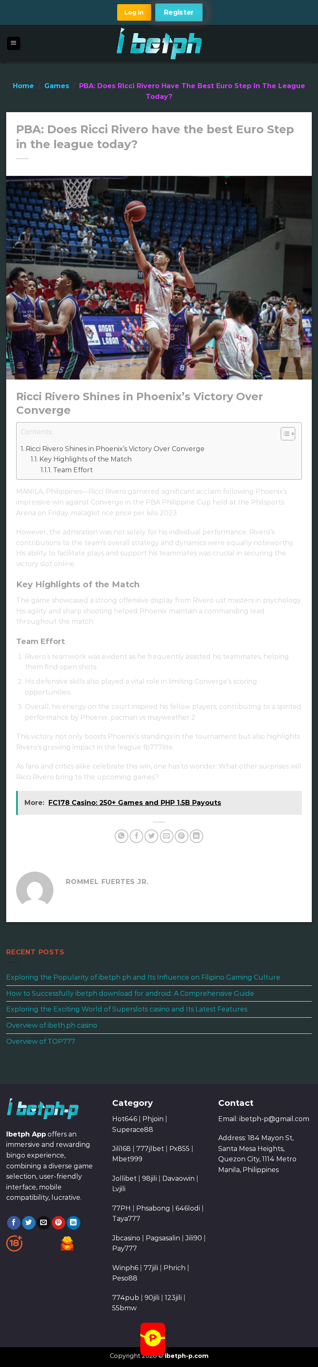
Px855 (179, 1149)
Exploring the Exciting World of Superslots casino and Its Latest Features (126, 1009)
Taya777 (126, 1219)
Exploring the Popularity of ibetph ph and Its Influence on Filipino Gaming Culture (143, 977)
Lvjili (118, 1189)
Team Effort (73, 470)
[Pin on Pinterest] (181, 836)
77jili (151, 1268)
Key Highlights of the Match (85, 459)
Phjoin (153, 1119)
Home (23, 86)
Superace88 (132, 1130)
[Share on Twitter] (151, 836)
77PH (121, 1208)
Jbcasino (126, 1238)
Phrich (175, 1268)
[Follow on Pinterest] (58, 1223)
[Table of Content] (288, 433)
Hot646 (124, 1119)
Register (179, 12)
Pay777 (124, 1248)
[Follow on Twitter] (29, 1223)
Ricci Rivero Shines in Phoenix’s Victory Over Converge (115, 449)
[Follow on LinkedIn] (73, 1223)
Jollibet (124, 1178)
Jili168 (121, 1149)
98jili (149, 1178)
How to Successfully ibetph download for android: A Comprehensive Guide (130, 993)
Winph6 (125, 1268)
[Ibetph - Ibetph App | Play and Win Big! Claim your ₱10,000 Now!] (159, 43)
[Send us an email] (44, 1223)
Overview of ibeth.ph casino (51, 1025)
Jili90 (194, 1238)
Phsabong (153, 1208)
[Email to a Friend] (166, 836)
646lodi (188, 1208)
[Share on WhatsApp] (121, 836)
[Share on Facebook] (136, 836)
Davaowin (178, 1178)
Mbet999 (127, 1159)
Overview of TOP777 (40, 1041)
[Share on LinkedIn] (196, 836)
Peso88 (124, 1278)
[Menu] (14, 43)
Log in (134, 12)
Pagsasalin (163, 1238)
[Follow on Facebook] (14, 1223)
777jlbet (150, 1149)
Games (56, 86)
